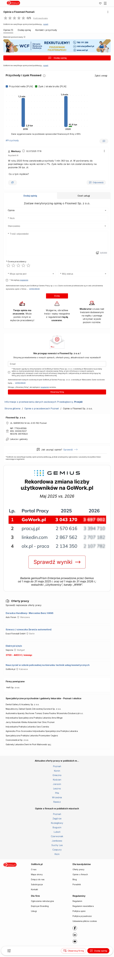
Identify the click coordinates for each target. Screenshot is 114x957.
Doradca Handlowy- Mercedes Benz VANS (29, 613)
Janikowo (57, 840)
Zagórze (57, 818)
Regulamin (77, 901)
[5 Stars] (28, 265)
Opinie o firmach (80, 874)
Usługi (34, 911)
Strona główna (12, 408)
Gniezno (57, 775)
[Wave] (12, 182)
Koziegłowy (57, 823)
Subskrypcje (37, 884)
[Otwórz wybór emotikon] (97, 253)
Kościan (57, 779)
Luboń (57, 831)
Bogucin (57, 827)
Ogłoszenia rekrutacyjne (42, 901)
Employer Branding (40, 906)
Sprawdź (68, 449)
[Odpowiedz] (103, 141)
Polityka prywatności (82, 916)
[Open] (105, 226)
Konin (57, 770)
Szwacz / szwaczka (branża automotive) (29, 629)
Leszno (57, 788)
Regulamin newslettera (83, 906)
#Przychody (12, 140)
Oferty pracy (79, 869)
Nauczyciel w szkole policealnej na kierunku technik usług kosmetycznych (48, 665)
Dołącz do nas (37, 879)
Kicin (57, 854)
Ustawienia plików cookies (85, 921)
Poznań (57, 766)
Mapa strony (37, 874)
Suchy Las (57, 845)
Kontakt (34, 889)
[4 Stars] (23, 265)
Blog (75, 879)
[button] (40, 18)
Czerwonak (57, 836)
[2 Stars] (13, 265)
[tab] (30, 195)
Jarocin (57, 784)
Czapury (57, 849)
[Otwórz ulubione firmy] (100, 3)
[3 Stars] (18, 265)
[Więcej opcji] (108, 12)
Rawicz (57, 801)
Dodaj (57, 296)
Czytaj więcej (34, 289)
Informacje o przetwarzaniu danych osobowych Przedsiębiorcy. (43, 401)
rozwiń (45, 24)
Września (57, 797)
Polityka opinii (79, 911)
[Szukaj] (9, 950)
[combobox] (53, 226)
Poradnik (77, 884)
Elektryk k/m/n (14, 645)
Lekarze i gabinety (19, 439)
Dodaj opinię (60, 58)
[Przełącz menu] (105, 3)
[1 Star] (8, 265)
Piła (57, 793)
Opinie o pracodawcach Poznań (41, 408)
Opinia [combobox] (11, 210)
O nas (33, 869)
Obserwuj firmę (57, 392)
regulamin (24, 280)
